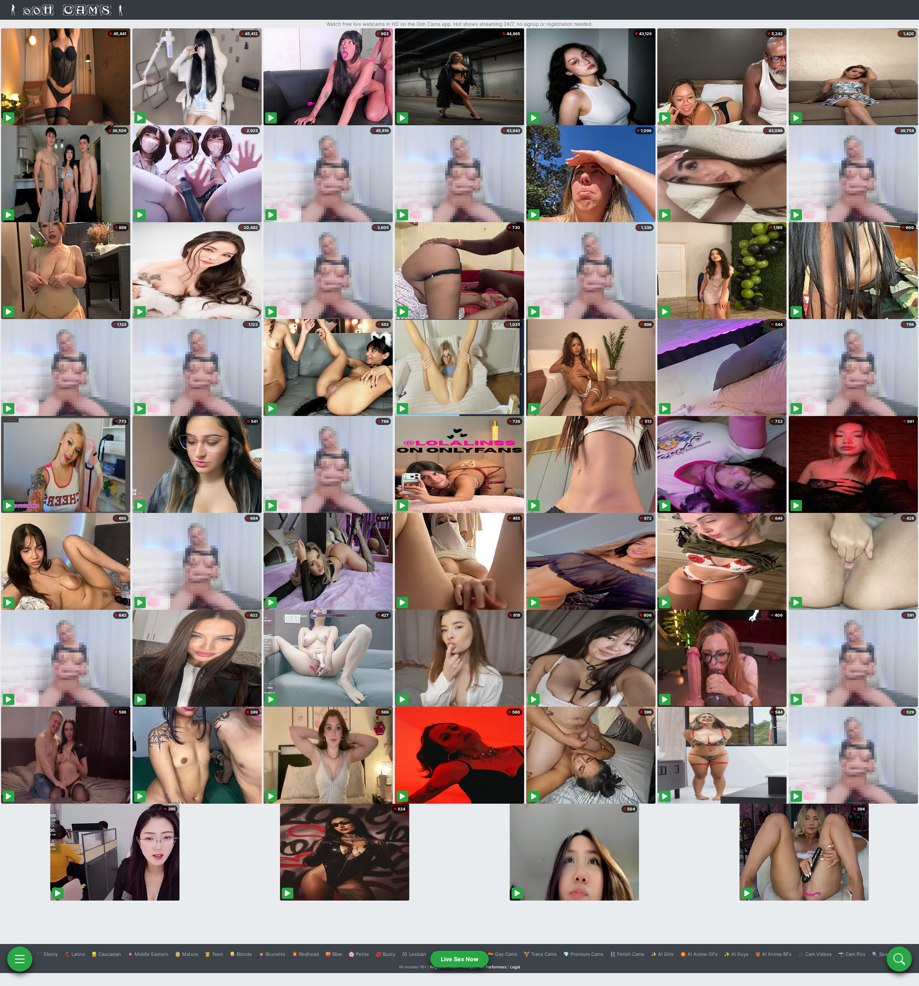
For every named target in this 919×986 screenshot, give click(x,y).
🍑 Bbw (333, 954)
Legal (515, 966)
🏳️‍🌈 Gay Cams (502, 954)
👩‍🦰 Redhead (305, 954)
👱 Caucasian (106, 954)
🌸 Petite (359, 954)
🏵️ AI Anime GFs (699, 954)
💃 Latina (74, 954)
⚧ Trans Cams (540, 954)
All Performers (493, 966)
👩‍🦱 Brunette (271, 954)
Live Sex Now (460, 959)
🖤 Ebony (47, 954)
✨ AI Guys (736, 954)
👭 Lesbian (414, 954)
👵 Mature (186, 954)
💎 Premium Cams (583, 954)
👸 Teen (214, 954)
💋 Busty (385, 954)
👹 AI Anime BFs (773, 954)
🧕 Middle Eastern (147, 954)
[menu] (19, 959)
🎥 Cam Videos (815, 954)
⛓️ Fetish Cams (627, 954)
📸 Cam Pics (852, 954)
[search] (899, 959)
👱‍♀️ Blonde (240, 954)
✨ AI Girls (662, 954)
